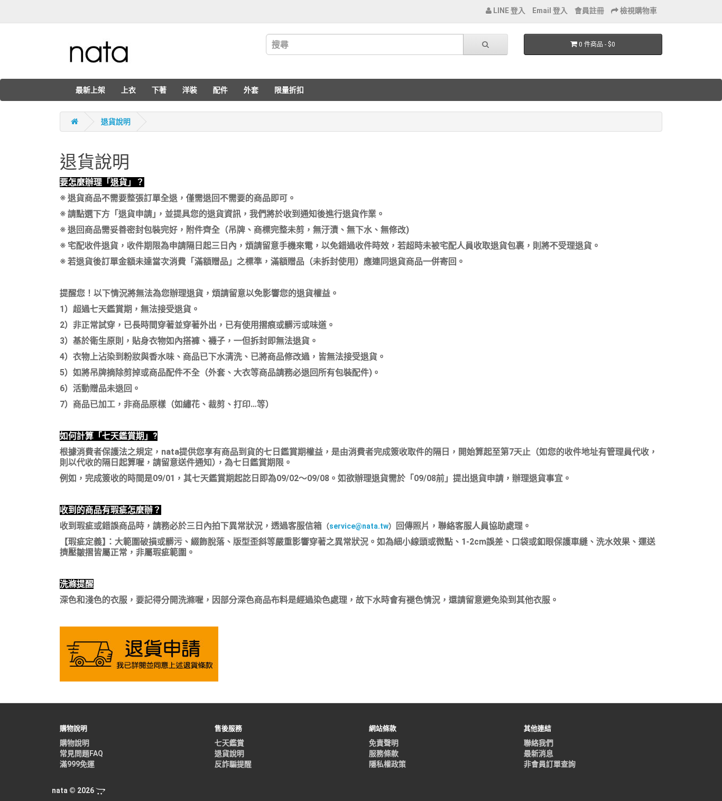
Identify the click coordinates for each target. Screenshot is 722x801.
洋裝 (189, 90)
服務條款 (384, 753)
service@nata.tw (358, 526)
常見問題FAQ (81, 753)
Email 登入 (550, 10)
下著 (159, 90)
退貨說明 (116, 121)
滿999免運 (77, 764)
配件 (220, 90)
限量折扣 (289, 90)
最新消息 (538, 753)
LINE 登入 (508, 10)
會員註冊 (589, 10)
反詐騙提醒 (233, 764)
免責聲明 (384, 743)
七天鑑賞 (229, 743)
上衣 (128, 90)
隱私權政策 (387, 764)
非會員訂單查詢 (550, 764)
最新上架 (90, 90)
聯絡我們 (538, 743)
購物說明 (74, 743)
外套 (251, 90)
